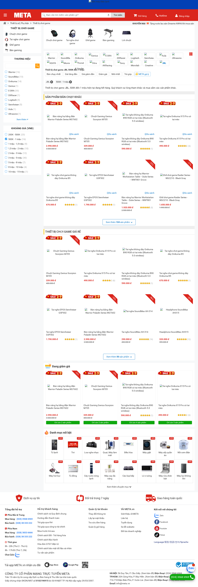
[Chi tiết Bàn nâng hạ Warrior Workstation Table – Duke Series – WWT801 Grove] (138, 176)
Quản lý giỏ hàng (96, 527)
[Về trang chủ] (4, 23)
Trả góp (128, 74)
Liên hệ (124, 518)
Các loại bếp (128, 476)
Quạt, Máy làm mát (110, 453)
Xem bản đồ (147, 573)
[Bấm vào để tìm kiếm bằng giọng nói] (108, 15)
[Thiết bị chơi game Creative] (149, 64)
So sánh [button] (75, 134)
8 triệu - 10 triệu (17, 167)
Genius (11, 86)
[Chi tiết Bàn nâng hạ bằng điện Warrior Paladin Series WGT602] (62, 117)
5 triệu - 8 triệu (17, 162)
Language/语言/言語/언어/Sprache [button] (171, 542)
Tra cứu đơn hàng (96, 522)
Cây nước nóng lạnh (91, 477)
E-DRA (11, 90)
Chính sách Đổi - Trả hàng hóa (51, 535)
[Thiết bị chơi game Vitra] (93, 63)
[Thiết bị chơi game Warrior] (51, 57)
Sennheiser (13, 104)
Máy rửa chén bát (165, 477)
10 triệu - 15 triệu (18, 171)
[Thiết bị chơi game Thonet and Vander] (79, 65)
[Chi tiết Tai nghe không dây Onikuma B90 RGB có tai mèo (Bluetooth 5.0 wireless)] (138, 117)
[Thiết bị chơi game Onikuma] (79, 57)
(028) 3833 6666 (24, 532)
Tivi (73, 452)
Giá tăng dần (71, 74)
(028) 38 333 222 (24, 523)
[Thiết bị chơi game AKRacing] (107, 64)
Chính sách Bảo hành (47, 539)
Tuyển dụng (126, 522)
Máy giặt (147, 452)
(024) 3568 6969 (24, 519)
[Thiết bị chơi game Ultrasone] (177, 57)
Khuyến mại (139, 23)
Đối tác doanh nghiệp (131, 531)
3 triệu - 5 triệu (17, 158)
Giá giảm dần (88, 74)
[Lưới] (191, 54)
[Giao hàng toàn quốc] (164, 501)
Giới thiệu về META (130, 514)
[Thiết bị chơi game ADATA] (51, 63)
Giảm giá (103, 74)
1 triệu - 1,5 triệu (17, 144)
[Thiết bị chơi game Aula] (163, 55)
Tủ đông (73, 476)
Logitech (12, 100)
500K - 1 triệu (17, 139)
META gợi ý (143, 74)
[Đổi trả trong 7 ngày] (92, 501)
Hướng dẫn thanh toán (48, 518)
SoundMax (13, 76)
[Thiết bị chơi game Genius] (93, 55)
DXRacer (12, 95)
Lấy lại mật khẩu (96, 518)
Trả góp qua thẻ (44, 522)
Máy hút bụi (54, 476)
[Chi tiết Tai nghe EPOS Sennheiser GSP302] (100, 176)
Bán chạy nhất (54, 74)
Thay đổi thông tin (97, 514)
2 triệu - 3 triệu (17, 153)
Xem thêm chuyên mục (118, 487)
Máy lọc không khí (184, 477)
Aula (10, 109)
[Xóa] (51, 82)
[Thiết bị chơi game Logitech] (135, 57)
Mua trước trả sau (46, 531)
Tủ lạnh (54, 452)
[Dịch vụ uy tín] (28, 501)
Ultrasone (13, 114)
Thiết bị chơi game (41, 23)
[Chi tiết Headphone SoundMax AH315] (175, 311)
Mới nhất (116, 74)
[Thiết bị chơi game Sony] (121, 63)
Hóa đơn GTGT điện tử (48, 544)
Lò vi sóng (147, 476)
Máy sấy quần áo (165, 453)
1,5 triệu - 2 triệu (18, 148)
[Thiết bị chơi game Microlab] (135, 64)
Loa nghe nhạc (91, 452)
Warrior (11, 72)
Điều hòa (128, 452)
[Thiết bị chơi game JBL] (163, 63)
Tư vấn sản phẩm (45, 552)
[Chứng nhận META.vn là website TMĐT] (184, 567)
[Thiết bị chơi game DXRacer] (121, 57)
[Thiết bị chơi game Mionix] (65, 63)
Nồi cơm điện (184, 452)
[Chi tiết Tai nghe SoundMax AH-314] (138, 311)
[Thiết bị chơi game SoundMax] (65, 57)
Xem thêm (22, 119)
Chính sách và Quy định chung (51, 513)
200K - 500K (16, 134)
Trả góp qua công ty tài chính (51, 526)
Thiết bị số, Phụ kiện (19, 23)
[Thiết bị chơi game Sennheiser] (149, 57)
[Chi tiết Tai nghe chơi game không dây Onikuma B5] (62, 176)
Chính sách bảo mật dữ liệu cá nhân (54, 548)
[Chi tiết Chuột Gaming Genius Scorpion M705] (100, 117)
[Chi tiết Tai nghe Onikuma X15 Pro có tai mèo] (175, 117)
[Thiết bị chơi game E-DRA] (107, 55)
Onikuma (12, 81)
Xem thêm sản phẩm (118, 222)
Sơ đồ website (127, 527)
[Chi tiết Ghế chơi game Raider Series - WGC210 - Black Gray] (175, 176)
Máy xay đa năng (109, 477)
